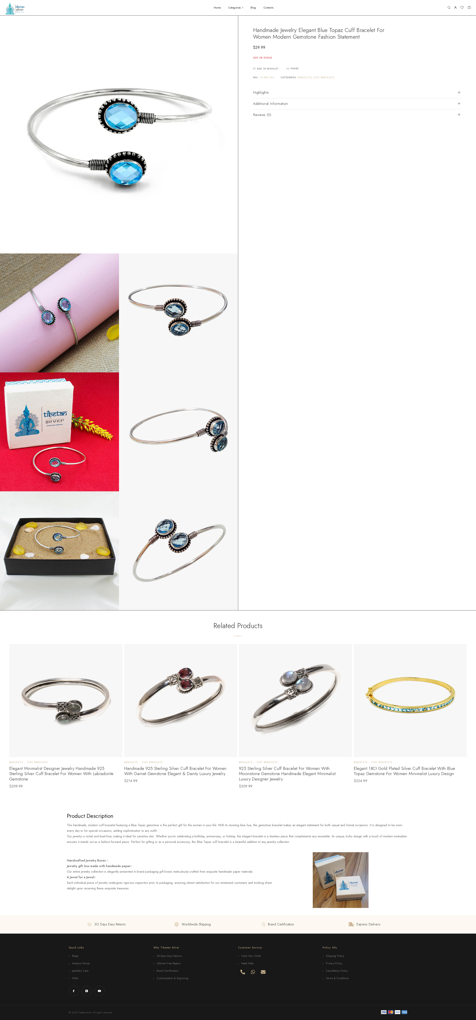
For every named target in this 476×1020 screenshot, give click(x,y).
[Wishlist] (462, 8)
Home (217, 7)
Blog (253, 7)
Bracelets (305, 77)
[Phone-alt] (242, 972)
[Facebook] (73, 991)
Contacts (268, 7)
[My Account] (455, 7)
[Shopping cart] (469, 8)
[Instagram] (86, 991)
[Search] (449, 7)
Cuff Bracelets (324, 77)
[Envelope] (263, 972)
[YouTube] (99, 991)
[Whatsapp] (253, 972)
